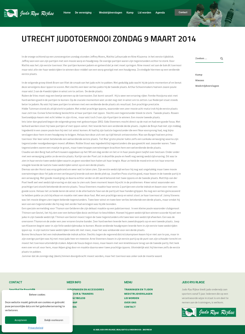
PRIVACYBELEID (76, 298)
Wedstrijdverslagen (110, 12)
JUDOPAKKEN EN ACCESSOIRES (85, 289)
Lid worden (144, 12)
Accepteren (21, 320)
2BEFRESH (147, 329)
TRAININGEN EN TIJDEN (138, 289)
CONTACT (130, 306)
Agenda (160, 12)
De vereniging (83, 12)
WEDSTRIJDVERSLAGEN (138, 293)
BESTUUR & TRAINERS (80, 293)
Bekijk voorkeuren (53, 320)
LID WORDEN (131, 298)
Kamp (130, 12)
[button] (85, 12)
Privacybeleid (35, 327)
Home (67, 12)
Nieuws (199, 80)
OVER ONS (130, 302)
